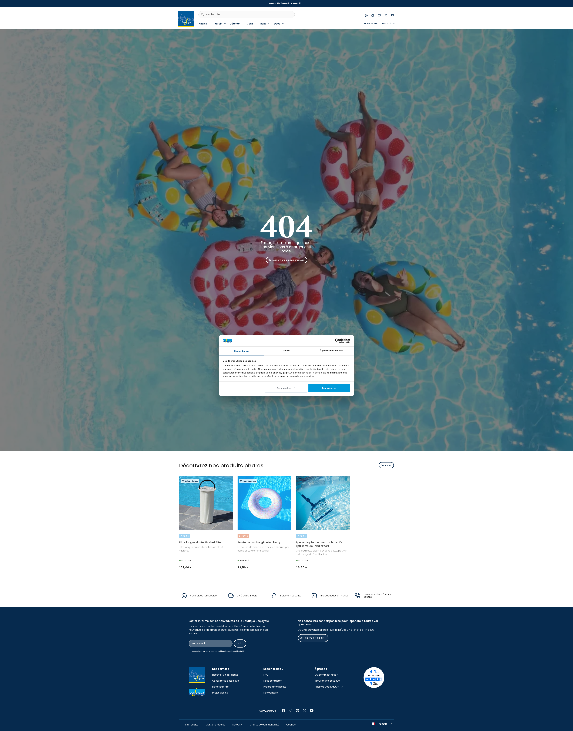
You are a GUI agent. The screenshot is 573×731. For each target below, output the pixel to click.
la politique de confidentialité (232, 651)
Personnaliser (284, 388)
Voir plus (386, 465)
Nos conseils (270, 692)
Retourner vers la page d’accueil (286, 260)
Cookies (291, 724)
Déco (277, 23)
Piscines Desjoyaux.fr (327, 686)
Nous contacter (272, 680)
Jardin (218, 23)
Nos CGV (237, 724)
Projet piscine (220, 692)
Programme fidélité (274, 686)
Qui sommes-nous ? (326, 674)
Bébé (263, 23)
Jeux (250, 23)
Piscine (202, 23)
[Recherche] (202, 14)
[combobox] (247, 14)
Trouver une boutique (327, 680)
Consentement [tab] (241, 351)
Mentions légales (215, 724)
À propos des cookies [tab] (331, 350)
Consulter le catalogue (225, 680)
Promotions (388, 23)
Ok (240, 643)
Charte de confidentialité (264, 724)
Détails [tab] (286, 350)
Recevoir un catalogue (225, 674)
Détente (235, 23)
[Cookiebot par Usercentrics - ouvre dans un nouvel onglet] (337, 340)
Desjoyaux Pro (220, 686)
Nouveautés (371, 23)
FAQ (265, 674)
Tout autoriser (329, 388)
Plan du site (191, 724)
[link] (283, 710)
